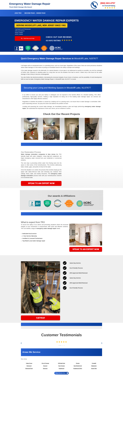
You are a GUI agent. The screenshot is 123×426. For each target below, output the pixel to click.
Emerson (45, 368)
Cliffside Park (61, 363)
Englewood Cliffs (77, 368)
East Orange (61, 366)
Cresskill (94, 363)
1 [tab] (58, 345)
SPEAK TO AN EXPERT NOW (41, 183)
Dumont (45, 366)
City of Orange (45, 363)
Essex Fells (94, 368)
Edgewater (94, 366)
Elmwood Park (29, 368)
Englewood (61, 368)
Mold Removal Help (28, 38)
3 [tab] (61, 345)
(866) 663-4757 (107, 3)
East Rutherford (78, 366)
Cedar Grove (29, 363)
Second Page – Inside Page (34, 13)
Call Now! (40, 318)
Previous (21, 343)
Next (101, 343)
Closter (78, 363)
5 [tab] (64, 345)
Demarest (29, 366)
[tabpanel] (31, 129)
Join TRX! (18, 13)
